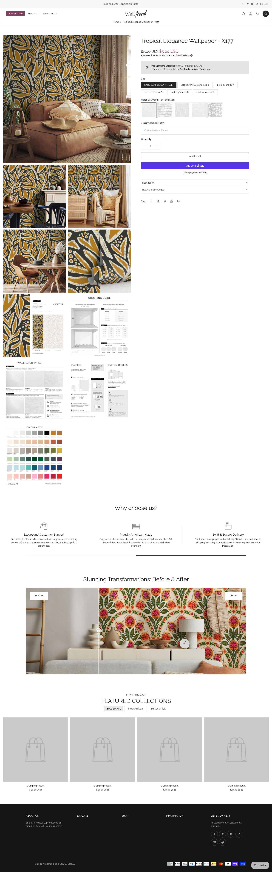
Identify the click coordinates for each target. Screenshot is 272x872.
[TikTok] (257, 4)
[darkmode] (266, 14)
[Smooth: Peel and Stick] (148, 110)
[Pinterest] (247, 4)
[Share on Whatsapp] (171, 201)
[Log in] (250, 13)
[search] (243, 14)
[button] (195, 156)
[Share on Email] (178, 201)
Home (116, 22)
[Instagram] (252, 4)
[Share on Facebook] (151, 201)
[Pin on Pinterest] (165, 201)
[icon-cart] (257, 14)
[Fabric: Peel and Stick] (182, 110)
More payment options (195, 172)
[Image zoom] (67, 99)
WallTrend (48, 864)
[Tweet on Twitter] (158, 201)
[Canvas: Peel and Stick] (165, 110)
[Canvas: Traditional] (215, 110)
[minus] (144, 146)
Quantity (146, 139)
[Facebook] (243, 4)
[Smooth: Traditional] (198, 110)
